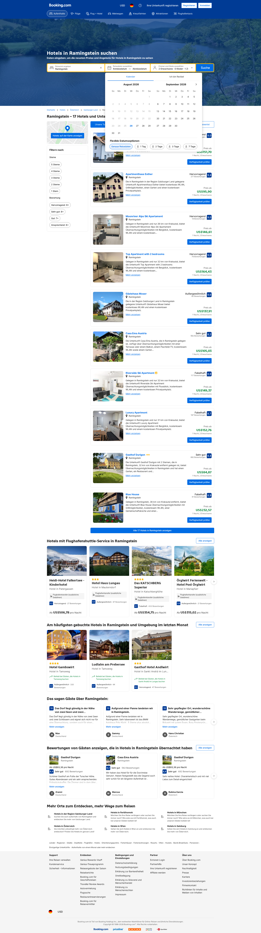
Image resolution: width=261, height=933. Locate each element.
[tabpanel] (154, 116)
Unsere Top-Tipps (104, 124)
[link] (67, 164)
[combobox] (76, 68)
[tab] (131, 77)
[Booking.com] (60, 5)
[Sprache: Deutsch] (131, 5)
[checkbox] (149, 96)
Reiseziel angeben (63, 66)
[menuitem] (57, 13)
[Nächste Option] (214, 581)
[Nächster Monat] (196, 84)
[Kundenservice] (140, 5)
